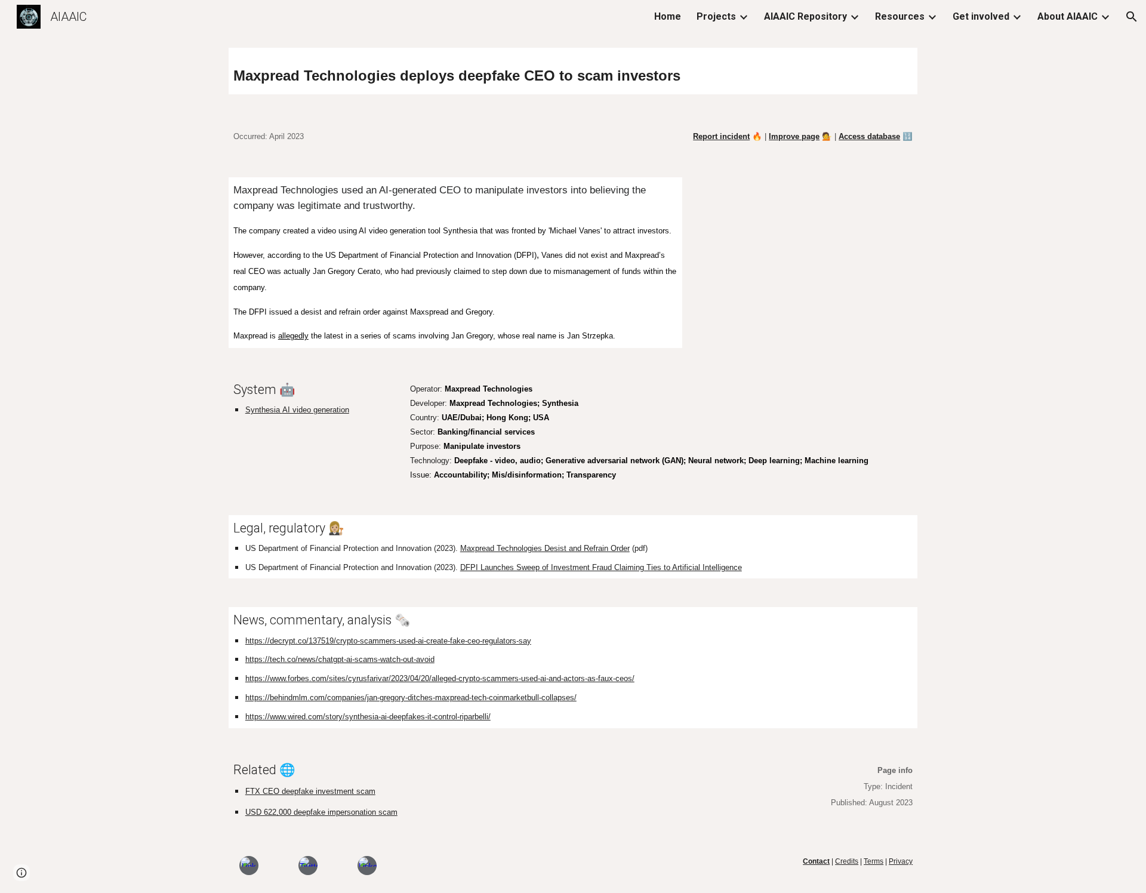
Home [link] (667, 16)
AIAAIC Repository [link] (805, 16)
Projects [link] (716, 16)
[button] (1131, 16)
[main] (573, 71)
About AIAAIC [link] (1067, 16)
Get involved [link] (981, 16)
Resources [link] (900, 16)
